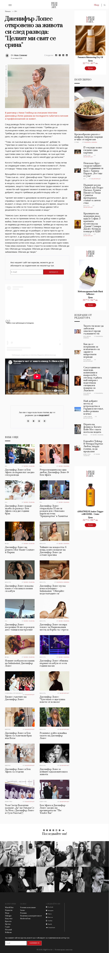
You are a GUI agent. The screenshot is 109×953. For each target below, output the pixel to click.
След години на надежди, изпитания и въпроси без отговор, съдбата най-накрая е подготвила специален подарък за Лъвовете (92, 379)
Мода (7, 543)
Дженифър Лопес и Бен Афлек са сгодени (18, 770)
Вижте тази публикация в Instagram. (20, 323)
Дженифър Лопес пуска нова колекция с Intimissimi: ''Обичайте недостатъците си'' (53, 590)
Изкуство (8, 801)
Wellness (87, 336)
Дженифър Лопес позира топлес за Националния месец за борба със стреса (54, 627)
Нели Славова (20, 55)
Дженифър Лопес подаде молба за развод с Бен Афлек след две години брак (18, 510)
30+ (15, 11)
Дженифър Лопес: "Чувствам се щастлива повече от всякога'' (52, 699)
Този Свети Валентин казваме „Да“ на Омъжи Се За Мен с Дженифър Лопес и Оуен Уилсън (19, 809)
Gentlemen (87, 416)
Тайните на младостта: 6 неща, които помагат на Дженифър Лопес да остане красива (53, 551)
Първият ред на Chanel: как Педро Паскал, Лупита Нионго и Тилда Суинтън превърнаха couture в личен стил (93, 194)
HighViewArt (30, 694)
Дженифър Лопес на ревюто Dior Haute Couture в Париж (19, 550)
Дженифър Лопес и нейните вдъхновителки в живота (54, 772)
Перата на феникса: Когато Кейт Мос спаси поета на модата (92, 428)
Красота (43, 543)
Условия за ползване (28, 908)
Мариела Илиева (63, 582)
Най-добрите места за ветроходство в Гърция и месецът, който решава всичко (93, 407)
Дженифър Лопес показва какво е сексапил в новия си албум (19, 589)
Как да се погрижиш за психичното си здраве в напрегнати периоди (91, 350)
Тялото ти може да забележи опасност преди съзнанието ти (93, 330)
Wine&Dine (9, 908)
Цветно (8, 729)
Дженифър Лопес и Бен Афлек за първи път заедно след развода (19, 472)
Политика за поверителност (31, 916)
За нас (22, 910)
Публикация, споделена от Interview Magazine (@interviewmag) (34, 355)
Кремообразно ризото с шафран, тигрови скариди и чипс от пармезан (88, 137)
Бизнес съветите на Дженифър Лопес (16, 698)
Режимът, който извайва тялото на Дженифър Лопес (53, 736)
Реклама (23, 913)
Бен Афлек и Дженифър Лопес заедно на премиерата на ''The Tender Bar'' (52, 809)
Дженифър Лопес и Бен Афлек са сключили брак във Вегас (18, 736)
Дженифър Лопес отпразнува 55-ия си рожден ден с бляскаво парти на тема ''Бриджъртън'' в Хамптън (54, 511)
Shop (96, 5)
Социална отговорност (14, 693)
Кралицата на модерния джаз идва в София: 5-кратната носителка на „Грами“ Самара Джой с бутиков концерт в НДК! (92, 222)
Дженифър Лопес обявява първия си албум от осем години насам (54, 663)
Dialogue (8, 916)
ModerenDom (25, 919)
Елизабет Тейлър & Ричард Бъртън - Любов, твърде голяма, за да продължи (93, 446)
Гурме (76, 142)
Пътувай (8, 930)
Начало (8, 11)
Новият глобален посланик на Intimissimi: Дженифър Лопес (20, 663)
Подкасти (8, 910)
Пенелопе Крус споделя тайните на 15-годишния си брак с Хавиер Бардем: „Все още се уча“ (93, 170)
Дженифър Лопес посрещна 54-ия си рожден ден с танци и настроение (19, 627)
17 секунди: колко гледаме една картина (92, 150)
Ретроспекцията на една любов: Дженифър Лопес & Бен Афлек (54, 472)
